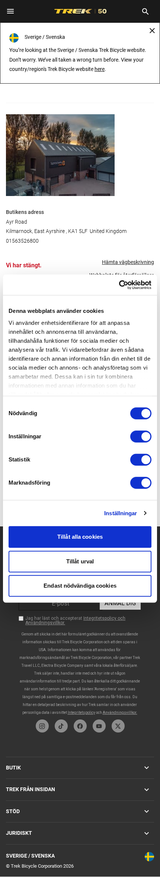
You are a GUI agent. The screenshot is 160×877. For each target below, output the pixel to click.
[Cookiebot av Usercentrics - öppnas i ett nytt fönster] (118, 285)
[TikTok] (61, 726)
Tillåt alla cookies (80, 537)
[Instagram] (42, 726)
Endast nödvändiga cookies (80, 585)
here (100, 69)
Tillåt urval (80, 561)
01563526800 (22, 241)
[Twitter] (118, 726)
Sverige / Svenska (30, 856)
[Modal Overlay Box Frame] (80, 621)
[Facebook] (80, 726)
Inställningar (120, 513)
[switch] (140, 436)
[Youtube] (99, 726)
